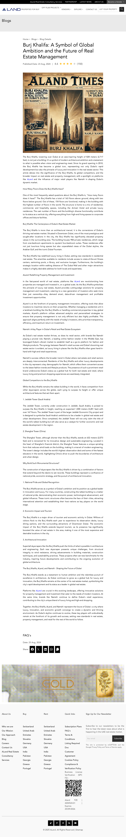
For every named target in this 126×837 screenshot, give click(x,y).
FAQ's (68, 730)
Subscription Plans (73, 726)
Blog (4, 739)
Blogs (34, 39)
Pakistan (27, 756)
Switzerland (28, 726)
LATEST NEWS (86, 2)
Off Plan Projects (51, 7)
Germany (27, 743)
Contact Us (91, 9)
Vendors (66, 9)
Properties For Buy (30, 9)
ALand (30, 179)
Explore (78, 9)
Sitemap (79, 829)
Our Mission (7, 730)
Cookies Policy (71, 760)
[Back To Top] (119, 830)
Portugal (27, 768)
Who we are (7, 726)
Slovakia (27, 739)
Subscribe (118, 738)
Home (25, 39)
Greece (26, 764)
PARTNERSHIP (71, 2)
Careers (5, 743)
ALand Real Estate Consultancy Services (46, 2)
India (25, 751)
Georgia (26, 760)
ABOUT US (99, 2)
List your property (108, 9)
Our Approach (8, 735)
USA (25, 747)
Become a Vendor (115, 2)
